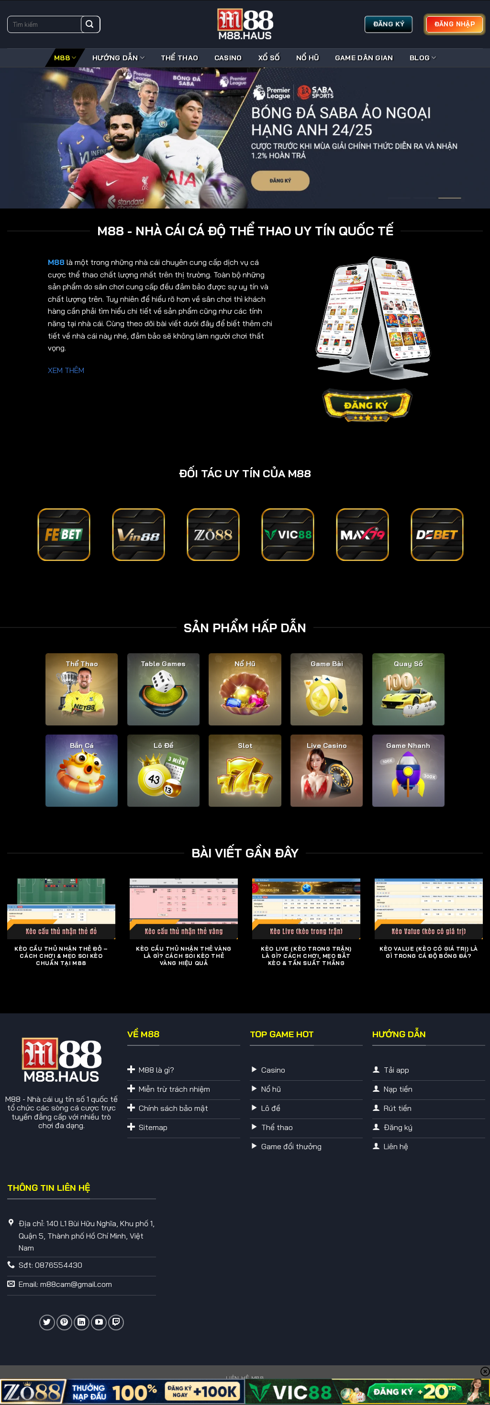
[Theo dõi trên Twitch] (116, 1322)
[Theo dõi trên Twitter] (47, 1322)
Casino (228, 58)
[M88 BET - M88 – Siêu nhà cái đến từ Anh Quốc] (245, 24)
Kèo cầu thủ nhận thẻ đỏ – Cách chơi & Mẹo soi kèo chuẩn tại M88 (61, 955)
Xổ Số (268, 58)
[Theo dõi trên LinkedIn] (81, 1322)
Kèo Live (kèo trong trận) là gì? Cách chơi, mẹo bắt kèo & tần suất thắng (306, 955)
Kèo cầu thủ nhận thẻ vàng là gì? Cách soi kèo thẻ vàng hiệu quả (183, 955)
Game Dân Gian (364, 58)
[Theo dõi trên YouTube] (99, 1322)
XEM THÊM (66, 370)
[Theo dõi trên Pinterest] (64, 1322)
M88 (62, 58)
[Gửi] (89, 24)
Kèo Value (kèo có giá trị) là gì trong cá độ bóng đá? (428, 952)
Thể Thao (179, 58)
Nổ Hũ (307, 58)
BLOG (420, 58)
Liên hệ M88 (245, 1378)
